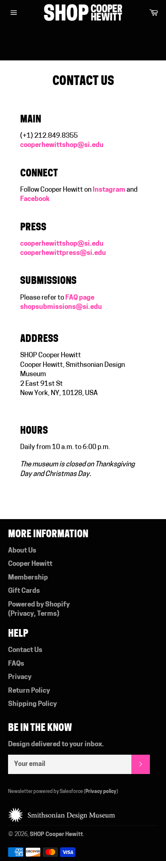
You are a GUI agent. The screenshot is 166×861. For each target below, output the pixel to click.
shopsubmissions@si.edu (61, 307)
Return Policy (29, 690)
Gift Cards (24, 591)
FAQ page (79, 297)
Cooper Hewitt (30, 564)
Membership (28, 577)
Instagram (109, 189)
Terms (47, 614)
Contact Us (25, 650)
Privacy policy (100, 791)
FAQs (16, 663)
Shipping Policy (32, 704)
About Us (22, 550)
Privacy (22, 614)
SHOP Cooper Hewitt (56, 834)
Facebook (35, 199)
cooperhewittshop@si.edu (62, 243)
